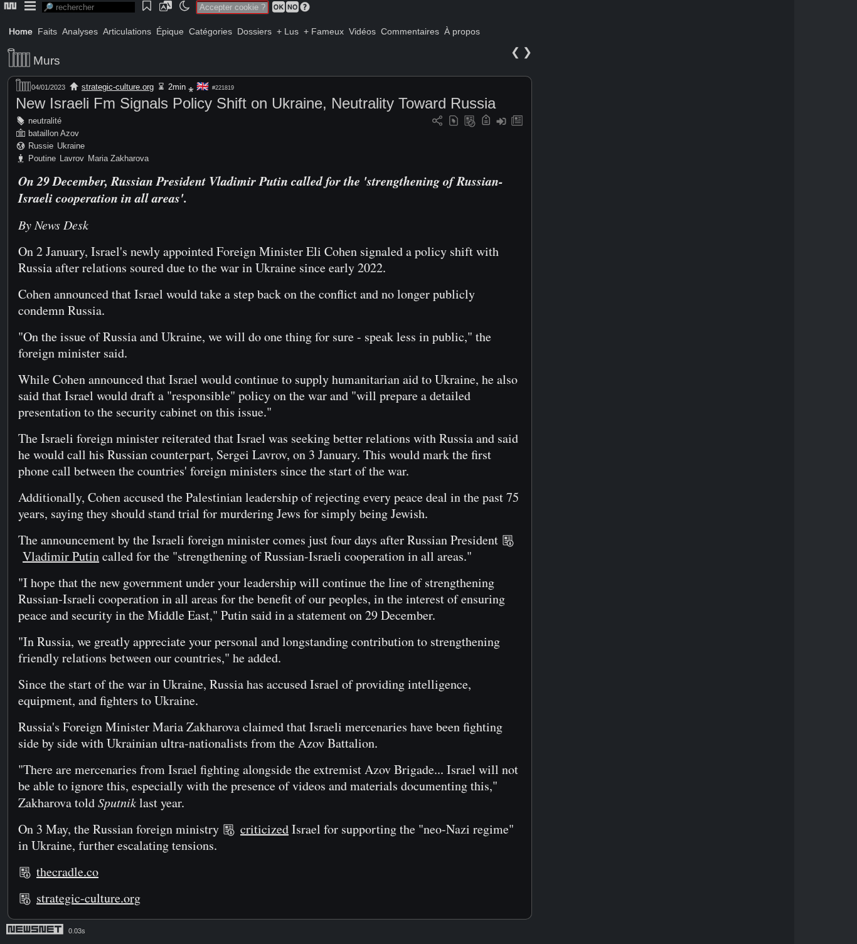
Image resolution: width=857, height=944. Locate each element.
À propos (462, 31)
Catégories (210, 31)
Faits (47, 31)
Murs (46, 60)
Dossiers (254, 31)
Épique (170, 31)
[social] (437, 121)
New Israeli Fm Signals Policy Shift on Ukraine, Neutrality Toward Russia (256, 103)
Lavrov (72, 158)
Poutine (42, 158)
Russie (40, 146)
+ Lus (288, 31)
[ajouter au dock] (501, 121)
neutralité (44, 120)
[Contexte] (470, 121)
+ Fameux (324, 31)
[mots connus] (485, 121)
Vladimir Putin (61, 556)
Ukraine (71, 146)
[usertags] (453, 121)
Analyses (80, 31)
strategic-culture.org (118, 87)
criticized (264, 828)
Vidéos (362, 31)
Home (21, 31)
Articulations (127, 31)
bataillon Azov (53, 133)
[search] (88, 7)
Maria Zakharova (118, 158)
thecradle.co (67, 871)
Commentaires (410, 31)
